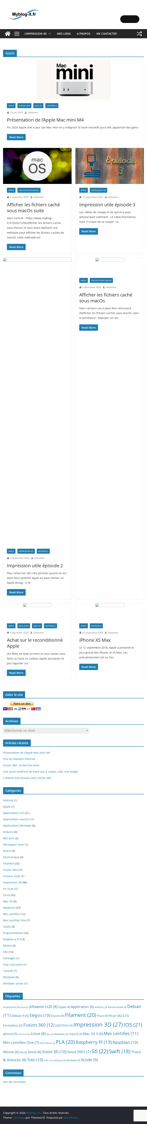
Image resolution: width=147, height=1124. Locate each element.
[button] (49, 33)
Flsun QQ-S (119, 1015)
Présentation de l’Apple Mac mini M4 (45, 120)
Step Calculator (13, 964)
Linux (6, 895)
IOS (133, 1024)
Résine (7, 945)
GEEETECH (64, 1025)
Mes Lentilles (11, 914)
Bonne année (117, 1007)
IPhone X (24, 1034)
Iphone (10, 1034)
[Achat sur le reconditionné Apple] (37, 611)
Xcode (89, 1059)
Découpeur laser (13, 844)
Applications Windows (17, 825)
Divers (7, 851)
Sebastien (33, 112)
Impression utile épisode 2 (35, 565)
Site (5, 952)
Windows (9, 977)
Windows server (13, 983)
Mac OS (38, 105)
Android (8, 800)
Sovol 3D (54, 1051)
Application (82, 1006)
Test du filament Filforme (19, 759)
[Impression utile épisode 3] (109, 166)
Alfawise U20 (43, 1006)
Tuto (35, 1059)
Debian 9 (20, 1015)
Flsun (102, 1016)
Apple (11, 105)
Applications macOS (29, 190)
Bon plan (24, 625)
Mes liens (64, 33)
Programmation (13, 933)
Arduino (8, 832)
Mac (49, 1034)
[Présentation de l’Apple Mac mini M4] (73, 79)
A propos (83, 33)
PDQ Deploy (47, 1043)
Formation (13, 1025)
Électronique (11, 857)
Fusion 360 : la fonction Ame (21, 765)
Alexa (24, 1007)
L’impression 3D (35, 33)
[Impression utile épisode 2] (37, 401)
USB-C (48, 1060)
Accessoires (11, 1007)
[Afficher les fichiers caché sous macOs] (109, 266)
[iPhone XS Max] (109, 611)
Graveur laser (11, 876)
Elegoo (39, 1015)
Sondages (9, 958)
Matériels (52, 105)
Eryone (57, 1016)
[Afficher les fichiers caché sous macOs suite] (37, 166)
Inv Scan (8, 889)
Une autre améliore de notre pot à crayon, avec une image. (40, 771)
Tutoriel (8, 971)
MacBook (61, 1034)
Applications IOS (13, 813)
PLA (65, 1041)
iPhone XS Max (95, 640)
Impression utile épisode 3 (107, 204)
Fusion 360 (24, 105)
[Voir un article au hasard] (139, 33)
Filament (8, 863)
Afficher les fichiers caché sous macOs (105, 297)
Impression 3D (98, 190)
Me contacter (106, 33)
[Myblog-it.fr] (7, 33)
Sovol (34, 1052)
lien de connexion (14, 1082)
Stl (99, 1051)
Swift (119, 1051)
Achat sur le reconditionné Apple (35, 643)
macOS (75, 1034)
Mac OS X (93, 1033)
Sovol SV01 (79, 1051)
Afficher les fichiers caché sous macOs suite (33, 207)
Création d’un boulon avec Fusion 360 (27, 778)
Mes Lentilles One (14, 920)
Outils (7, 926)
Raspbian (125, 1042)
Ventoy (59, 1060)
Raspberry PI (11, 939)
